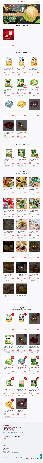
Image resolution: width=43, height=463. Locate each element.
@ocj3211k (8, 451)
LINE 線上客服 (41, 458)
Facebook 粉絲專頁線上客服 (41, 455)
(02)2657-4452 (9, 449)
